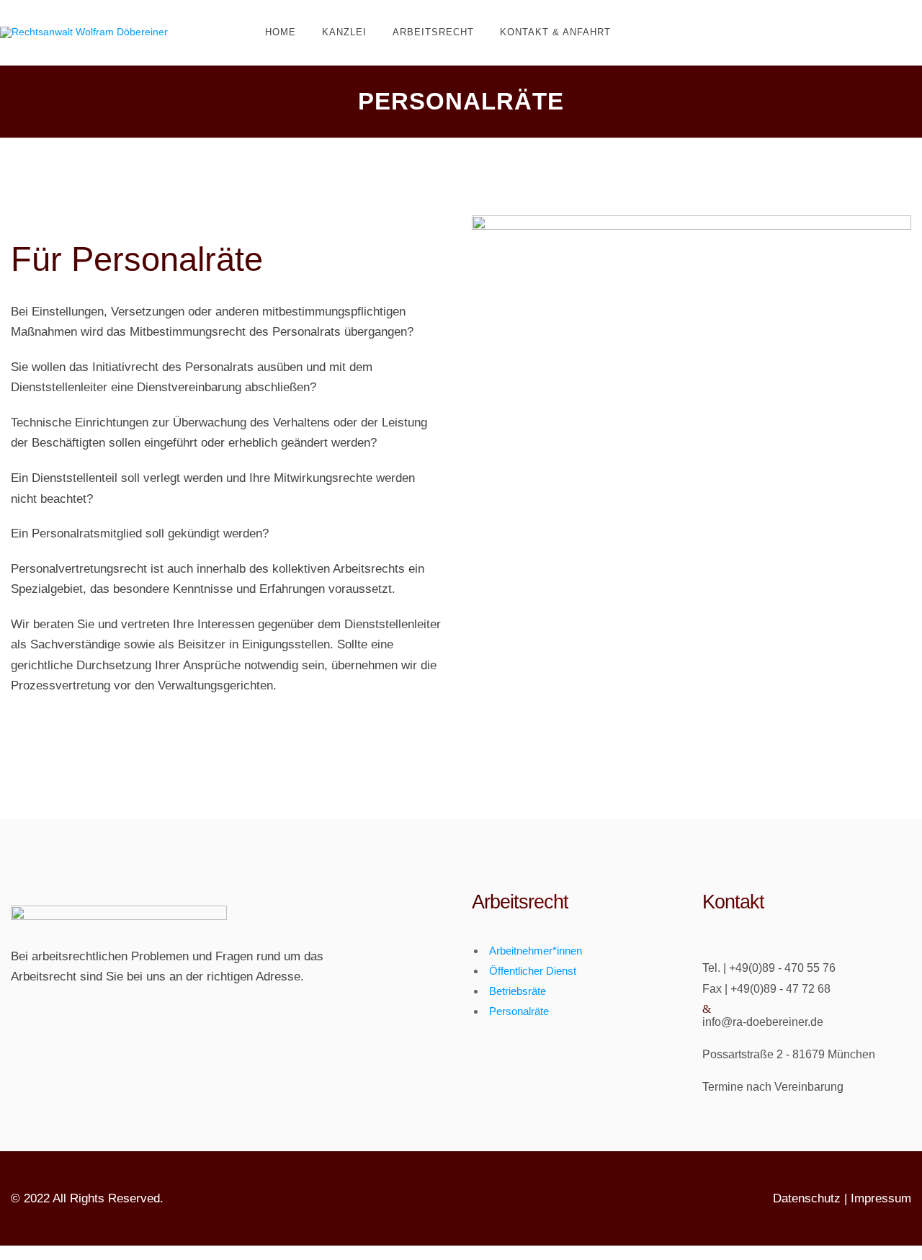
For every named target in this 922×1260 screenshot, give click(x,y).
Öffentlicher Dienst (532, 971)
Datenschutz (807, 1198)
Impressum (881, 1198)
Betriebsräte (517, 991)
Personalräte (519, 1011)
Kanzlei (344, 32)
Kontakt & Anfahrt (555, 32)
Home (280, 32)
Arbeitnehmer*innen (535, 950)
